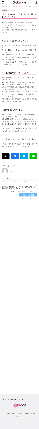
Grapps (22, 417)
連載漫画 (13, 399)
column (14, 6)
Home (4, 6)
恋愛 (8, 6)
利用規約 (33, 414)
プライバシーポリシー (17, 414)
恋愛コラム (5, 399)
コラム (20, 399)
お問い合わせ (7, 414)
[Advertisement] (19, 284)
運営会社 (27, 414)
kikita (11, 171)
